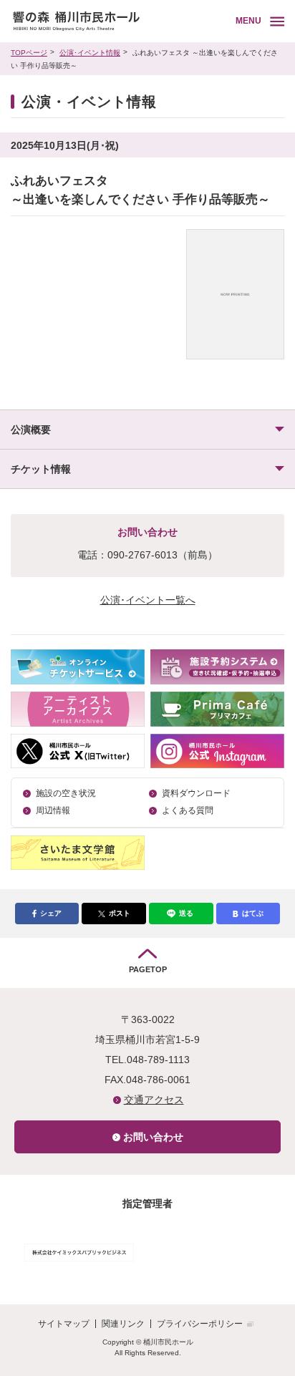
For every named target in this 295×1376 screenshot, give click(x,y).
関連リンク (123, 1324)
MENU (248, 21)
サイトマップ (64, 1324)
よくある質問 (187, 810)
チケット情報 (41, 469)
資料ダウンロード (196, 793)
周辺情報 (53, 810)
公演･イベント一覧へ (147, 600)
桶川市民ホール (121, 21)
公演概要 (31, 429)
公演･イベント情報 (89, 53)
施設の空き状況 (66, 793)
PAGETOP (148, 969)
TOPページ (29, 53)
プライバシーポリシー (200, 1324)
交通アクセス (154, 1099)
